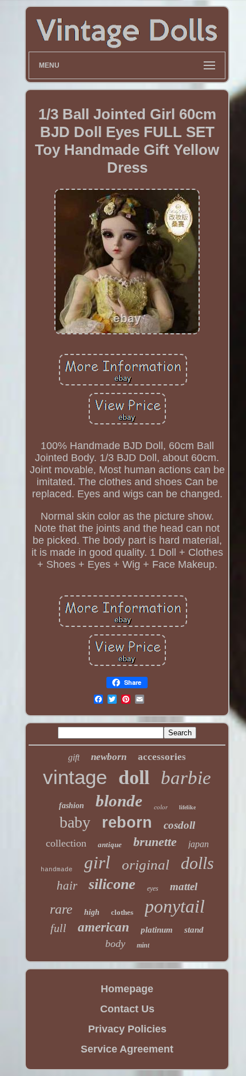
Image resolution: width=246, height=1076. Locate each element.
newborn (108, 756)
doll (133, 777)
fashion (71, 805)
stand (194, 929)
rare (61, 909)
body (115, 943)
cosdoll (179, 825)
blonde (119, 801)
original (145, 864)
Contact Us (127, 1009)
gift (74, 757)
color (161, 807)
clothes (122, 912)
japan (198, 844)
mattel (183, 886)
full (58, 928)
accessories (162, 756)
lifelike (187, 807)
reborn (127, 822)
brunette (155, 842)
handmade (57, 869)
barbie (186, 777)
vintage (75, 777)
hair (67, 885)
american (103, 927)
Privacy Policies (127, 1029)
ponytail (175, 906)
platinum (157, 929)
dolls (197, 862)
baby (74, 822)
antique (110, 844)
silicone (112, 884)
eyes (152, 888)
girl (97, 862)
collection (66, 843)
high (92, 912)
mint (143, 945)
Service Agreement (127, 1049)
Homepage (127, 989)
